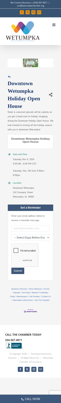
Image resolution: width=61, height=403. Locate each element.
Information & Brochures (23, 300)
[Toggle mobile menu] (54, 25)
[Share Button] (50, 94)
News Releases (35, 289)
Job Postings (34, 296)
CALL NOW (32, 399)
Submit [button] (18, 270)
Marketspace (22, 296)
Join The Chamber (42, 300)
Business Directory (19, 289)
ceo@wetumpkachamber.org (30, 5)
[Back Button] (9, 76)
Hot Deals (26, 293)
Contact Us (46, 296)
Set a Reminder (31, 207)
